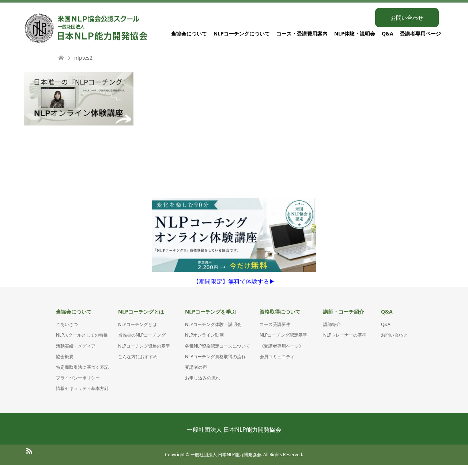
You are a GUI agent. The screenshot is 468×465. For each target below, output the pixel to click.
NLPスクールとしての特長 (82, 335)
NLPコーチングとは (137, 324)
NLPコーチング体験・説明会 (213, 324)
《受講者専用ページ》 (281, 346)
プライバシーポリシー (78, 378)
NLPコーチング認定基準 (283, 335)
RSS (28, 450)
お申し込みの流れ (202, 378)
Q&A (387, 33)
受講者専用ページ (420, 33)
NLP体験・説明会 (354, 33)
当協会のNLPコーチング (142, 335)
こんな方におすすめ (138, 356)
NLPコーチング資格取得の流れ (215, 356)
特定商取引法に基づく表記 (82, 367)
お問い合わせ (406, 17)
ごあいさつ (67, 324)
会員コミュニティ (277, 356)
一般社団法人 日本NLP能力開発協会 (234, 429)
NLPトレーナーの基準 (344, 335)
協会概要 (64, 356)
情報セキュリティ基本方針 (82, 388)
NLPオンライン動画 (204, 335)
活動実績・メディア (75, 346)
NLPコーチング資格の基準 (144, 346)
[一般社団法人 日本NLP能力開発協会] (148, 28)
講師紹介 (332, 324)
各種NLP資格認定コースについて (217, 346)
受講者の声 (196, 367)
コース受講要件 (275, 324)
